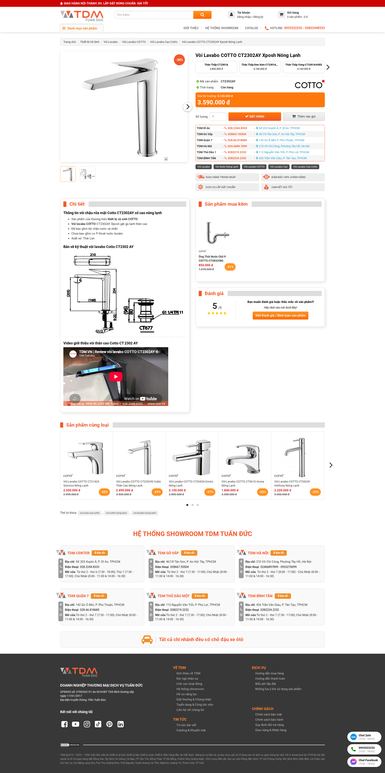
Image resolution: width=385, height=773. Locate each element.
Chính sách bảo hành (269, 719)
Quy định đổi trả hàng (269, 725)
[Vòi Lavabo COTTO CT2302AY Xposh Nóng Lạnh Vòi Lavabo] (124, 106)
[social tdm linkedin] (120, 724)
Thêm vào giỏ (306, 116)
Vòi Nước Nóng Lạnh (227, 166)
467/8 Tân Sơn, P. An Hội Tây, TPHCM (282, 134)
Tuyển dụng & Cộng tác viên (194, 704)
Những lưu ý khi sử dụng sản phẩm (278, 689)
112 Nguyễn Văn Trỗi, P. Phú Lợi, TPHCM (284, 152)
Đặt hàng (256, 116)
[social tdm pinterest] (109, 724)
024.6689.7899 (237, 146)
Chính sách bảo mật (268, 714)
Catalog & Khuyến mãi (191, 730)
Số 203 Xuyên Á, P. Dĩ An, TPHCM (279, 128)
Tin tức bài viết (186, 725)
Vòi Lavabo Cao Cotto (163, 42)
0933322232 (293, 28)
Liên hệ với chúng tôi (190, 710)
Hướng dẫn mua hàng (269, 673)
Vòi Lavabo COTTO (134, 42)
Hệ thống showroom (190, 689)
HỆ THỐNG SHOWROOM (221, 28)
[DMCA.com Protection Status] (70, 745)
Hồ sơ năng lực (186, 694)
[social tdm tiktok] (98, 724)
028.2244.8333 (237, 128)
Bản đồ (100, 552)
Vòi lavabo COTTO (83, 224)
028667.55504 (237, 134)
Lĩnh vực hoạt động (189, 684)
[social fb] (64, 724)
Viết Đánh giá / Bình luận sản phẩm (280, 315)
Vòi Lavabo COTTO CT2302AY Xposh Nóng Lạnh (212, 42)
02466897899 (269, 567)
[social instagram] (87, 724)
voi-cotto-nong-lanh (116, 513)
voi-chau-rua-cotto (89, 513)
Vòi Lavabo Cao (279, 166)
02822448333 (315, 28)
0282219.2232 (237, 152)
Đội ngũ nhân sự (187, 678)
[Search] (202, 15)
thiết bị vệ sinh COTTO (122, 219)
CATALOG (251, 28)
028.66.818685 (237, 140)
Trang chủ (69, 42)
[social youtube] (75, 724)
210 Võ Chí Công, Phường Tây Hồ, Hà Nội (284, 146)
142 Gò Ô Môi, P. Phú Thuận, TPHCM (281, 140)
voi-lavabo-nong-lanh (144, 513)
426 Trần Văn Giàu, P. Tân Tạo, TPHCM (283, 158)
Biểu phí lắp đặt (265, 684)
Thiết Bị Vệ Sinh (89, 42)
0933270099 (289, 567)
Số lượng (202, 116)
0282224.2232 (237, 158)
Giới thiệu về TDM (188, 673)
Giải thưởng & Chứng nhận (193, 699)
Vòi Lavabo (111, 42)
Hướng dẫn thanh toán (270, 678)
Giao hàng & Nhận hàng (270, 730)
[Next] (187, 106)
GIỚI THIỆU (191, 28)
